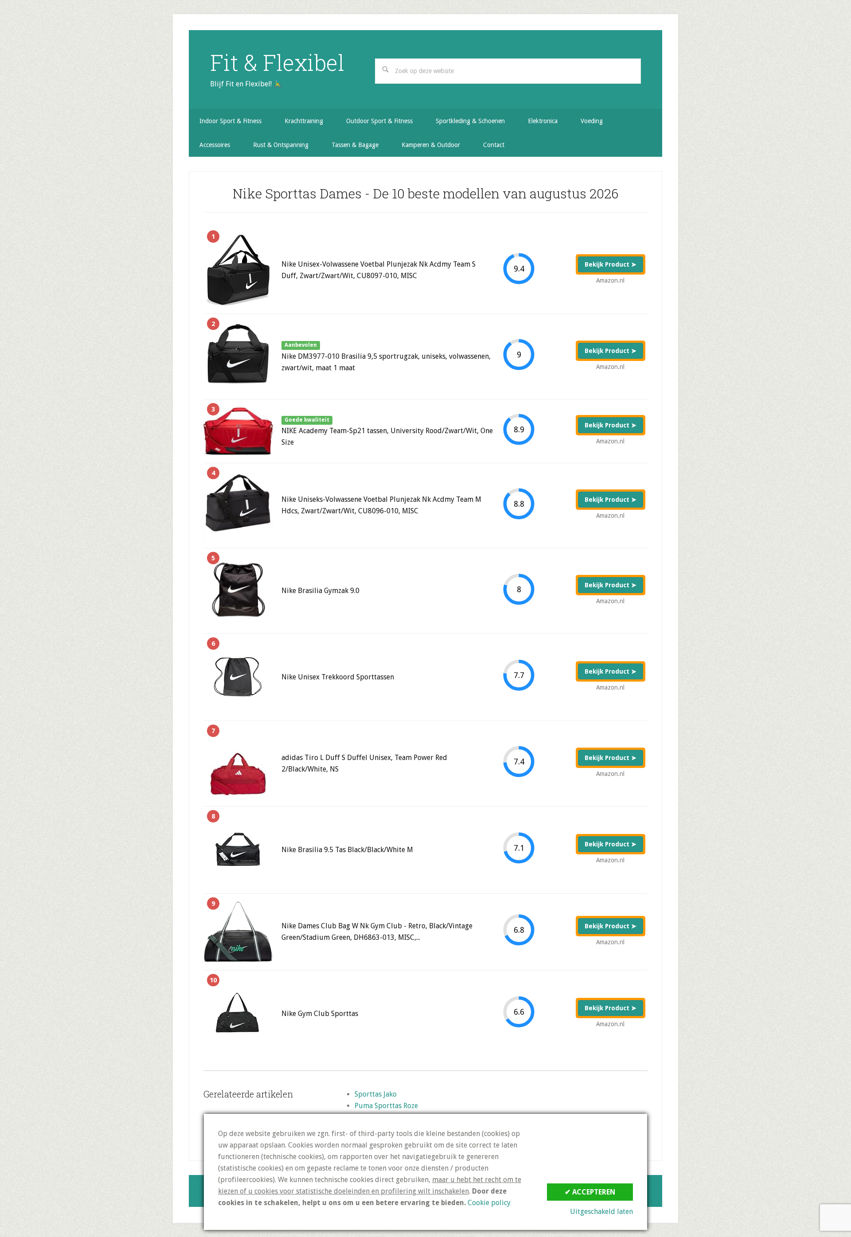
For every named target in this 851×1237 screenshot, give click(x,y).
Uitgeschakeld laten (601, 1211)
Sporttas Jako (376, 1094)
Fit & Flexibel (277, 62)
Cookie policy (489, 1202)
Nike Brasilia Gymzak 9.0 (320, 590)
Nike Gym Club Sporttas (319, 1013)
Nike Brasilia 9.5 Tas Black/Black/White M (347, 849)
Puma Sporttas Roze (386, 1105)
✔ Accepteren (590, 1192)
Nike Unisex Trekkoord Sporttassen (337, 677)
